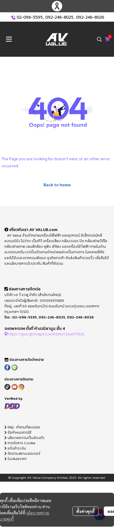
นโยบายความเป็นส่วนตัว (25, 437)
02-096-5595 (30, 17)
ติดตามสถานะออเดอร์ (23, 453)
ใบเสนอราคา (17, 458)
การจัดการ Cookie (21, 443)
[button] (99, 39)
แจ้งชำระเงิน (16, 448)
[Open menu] (9, 39)
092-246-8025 (59, 17)
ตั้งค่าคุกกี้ (85, 511)
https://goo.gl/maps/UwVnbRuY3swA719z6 (45, 334)
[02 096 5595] (13, 17)
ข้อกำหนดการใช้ (19, 432)
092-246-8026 (90, 17)
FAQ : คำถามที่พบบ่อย (24, 427)
